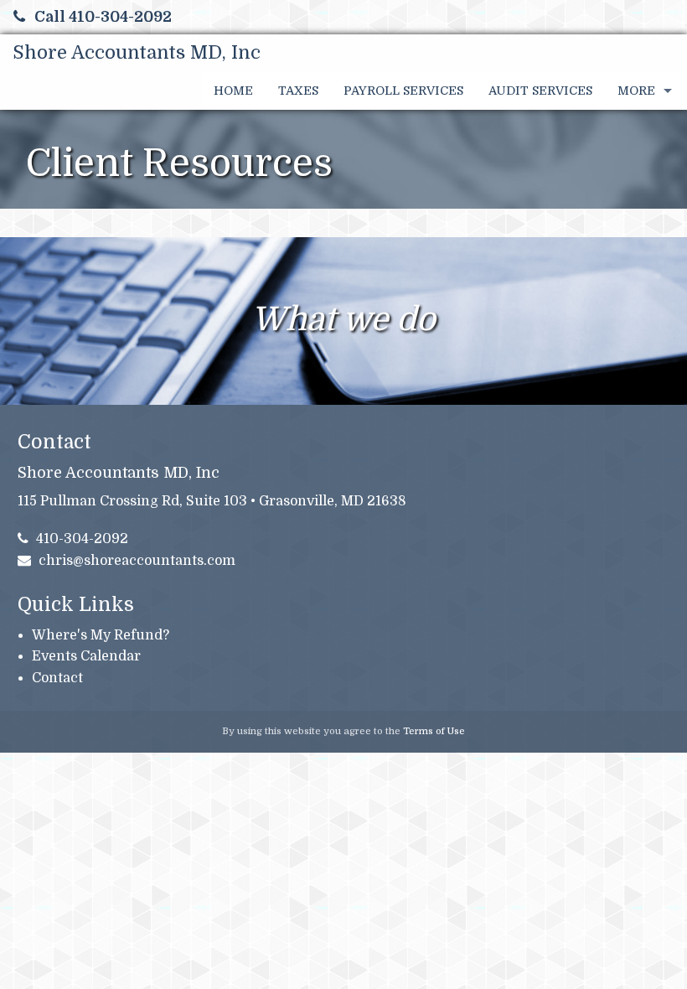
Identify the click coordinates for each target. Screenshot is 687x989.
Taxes (298, 90)
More (636, 90)
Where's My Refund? (100, 635)
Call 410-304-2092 (103, 16)
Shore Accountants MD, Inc (137, 52)
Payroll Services (403, 90)
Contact (57, 678)
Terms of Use (434, 731)
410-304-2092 (82, 538)
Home (233, 90)
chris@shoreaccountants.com (137, 560)
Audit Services (540, 90)
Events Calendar (86, 656)
